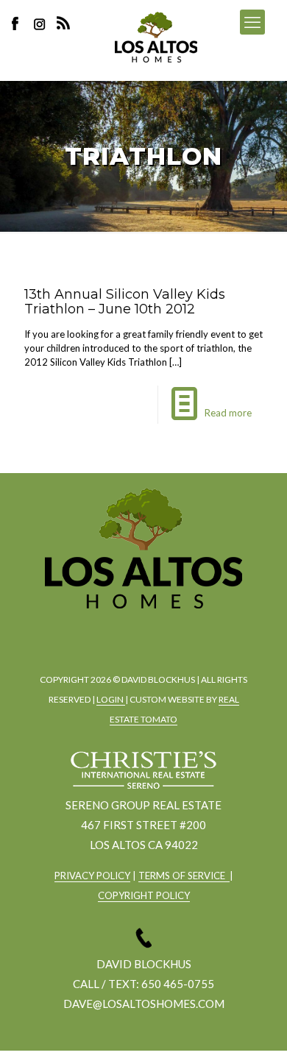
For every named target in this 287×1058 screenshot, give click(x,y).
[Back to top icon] (256, 1027)
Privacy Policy (92, 875)
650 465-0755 (177, 983)
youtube (181, 633)
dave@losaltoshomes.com (143, 1003)
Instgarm (140, 633)
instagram (41, 23)
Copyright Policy (144, 895)
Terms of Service (184, 875)
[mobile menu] (252, 22)
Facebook (19, 23)
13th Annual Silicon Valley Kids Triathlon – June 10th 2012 (124, 301)
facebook (100, 633)
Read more (228, 413)
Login (110, 699)
